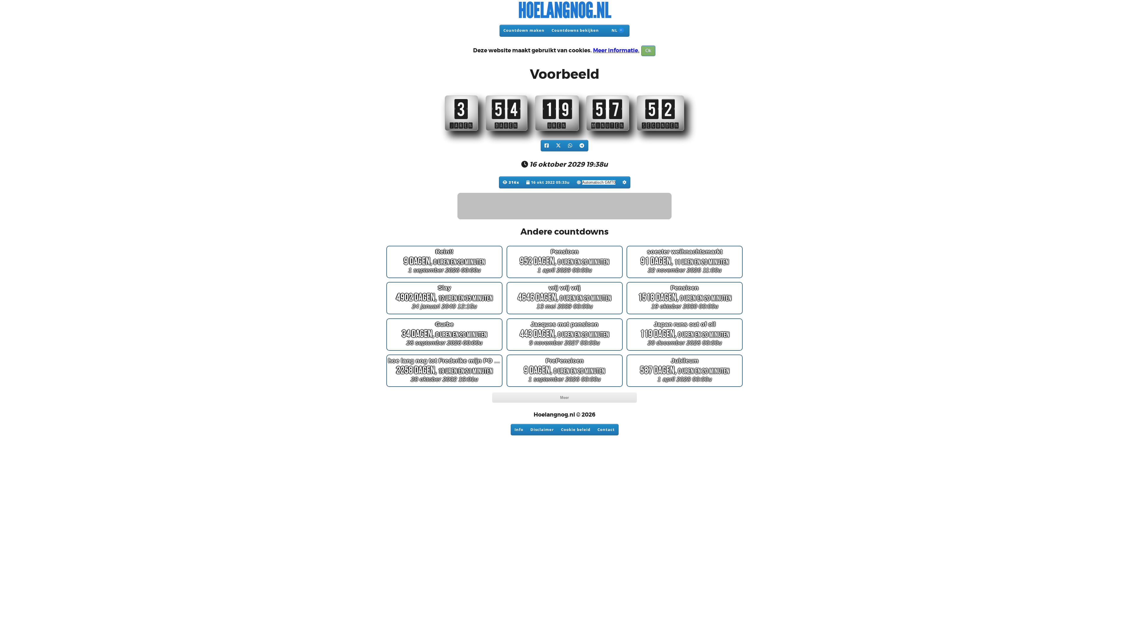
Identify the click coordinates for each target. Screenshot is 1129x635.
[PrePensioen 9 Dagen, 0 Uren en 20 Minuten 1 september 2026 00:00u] (564, 386)
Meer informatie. (616, 50)
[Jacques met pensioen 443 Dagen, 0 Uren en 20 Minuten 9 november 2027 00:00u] (564, 350)
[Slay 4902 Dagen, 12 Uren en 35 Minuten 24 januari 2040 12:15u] (444, 314)
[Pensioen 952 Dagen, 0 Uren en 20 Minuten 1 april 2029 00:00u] (564, 277)
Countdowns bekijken (575, 30)
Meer (564, 397)
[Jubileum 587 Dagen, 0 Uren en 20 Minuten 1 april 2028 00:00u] (684, 386)
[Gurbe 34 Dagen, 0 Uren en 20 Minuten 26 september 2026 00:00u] (444, 350)
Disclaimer (542, 429)
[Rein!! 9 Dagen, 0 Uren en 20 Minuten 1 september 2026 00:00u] (444, 277)
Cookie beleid (575, 429)
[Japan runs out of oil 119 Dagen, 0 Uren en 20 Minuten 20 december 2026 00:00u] (684, 350)
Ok (648, 50)
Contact (606, 429)
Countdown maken (524, 30)
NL (613, 30)
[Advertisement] (565, 206)
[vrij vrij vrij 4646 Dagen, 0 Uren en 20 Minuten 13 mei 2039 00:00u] (564, 314)
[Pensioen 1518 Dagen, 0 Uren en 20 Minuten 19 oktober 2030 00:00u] (684, 314)
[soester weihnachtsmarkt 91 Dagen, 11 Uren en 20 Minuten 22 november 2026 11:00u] (684, 277)
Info (519, 429)
